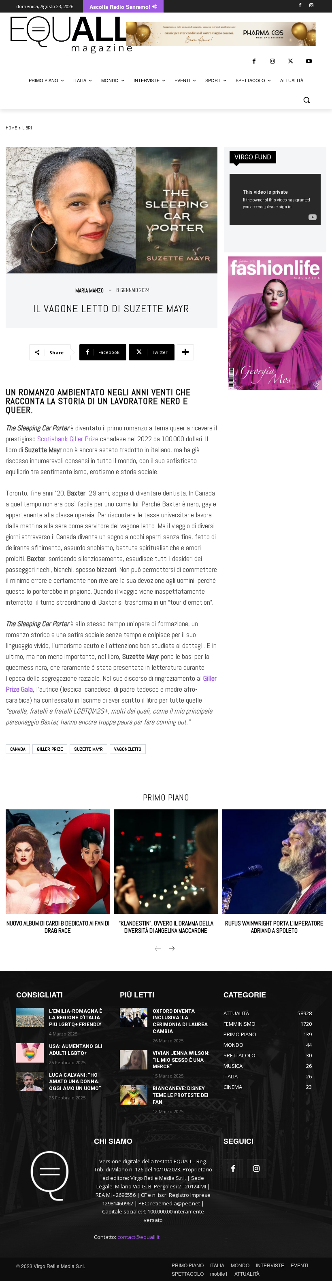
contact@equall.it (138, 1237)
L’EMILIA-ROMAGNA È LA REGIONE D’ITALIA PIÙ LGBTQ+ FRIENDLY (75, 1018)
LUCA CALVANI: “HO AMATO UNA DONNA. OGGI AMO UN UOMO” (75, 1082)
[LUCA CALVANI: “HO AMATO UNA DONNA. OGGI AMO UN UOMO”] (30, 1081)
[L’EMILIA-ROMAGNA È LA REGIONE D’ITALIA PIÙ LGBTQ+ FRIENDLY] (30, 1017)
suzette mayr (88, 749)
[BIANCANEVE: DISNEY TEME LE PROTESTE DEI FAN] (133, 1095)
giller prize (50, 749)
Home (11, 128)
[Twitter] (290, 61)
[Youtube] (309, 61)
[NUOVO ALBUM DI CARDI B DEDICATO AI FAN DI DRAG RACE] (58, 861)
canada (18, 749)
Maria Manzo (89, 290)
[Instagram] (311, 6)
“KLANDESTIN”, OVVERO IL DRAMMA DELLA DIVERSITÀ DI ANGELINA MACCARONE (166, 926)
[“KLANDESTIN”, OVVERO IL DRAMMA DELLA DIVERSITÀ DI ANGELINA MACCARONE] (166, 861)
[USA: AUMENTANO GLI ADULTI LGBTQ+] (30, 1053)
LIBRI (27, 128)
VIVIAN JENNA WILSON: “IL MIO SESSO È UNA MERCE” (181, 1060)
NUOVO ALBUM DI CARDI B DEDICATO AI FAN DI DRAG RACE (57, 926)
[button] (306, 99)
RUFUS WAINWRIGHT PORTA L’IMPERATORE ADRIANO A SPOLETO (274, 926)
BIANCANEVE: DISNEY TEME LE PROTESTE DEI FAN (181, 1095)
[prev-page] (158, 949)
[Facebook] (299, 6)
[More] (185, 352)
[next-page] (171, 949)
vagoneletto (127, 749)
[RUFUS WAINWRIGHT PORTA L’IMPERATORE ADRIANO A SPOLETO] (274, 861)
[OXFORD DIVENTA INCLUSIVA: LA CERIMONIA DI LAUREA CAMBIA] (133, 1017)
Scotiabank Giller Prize (67, 438)
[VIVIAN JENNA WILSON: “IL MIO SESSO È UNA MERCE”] (133, 1059)
